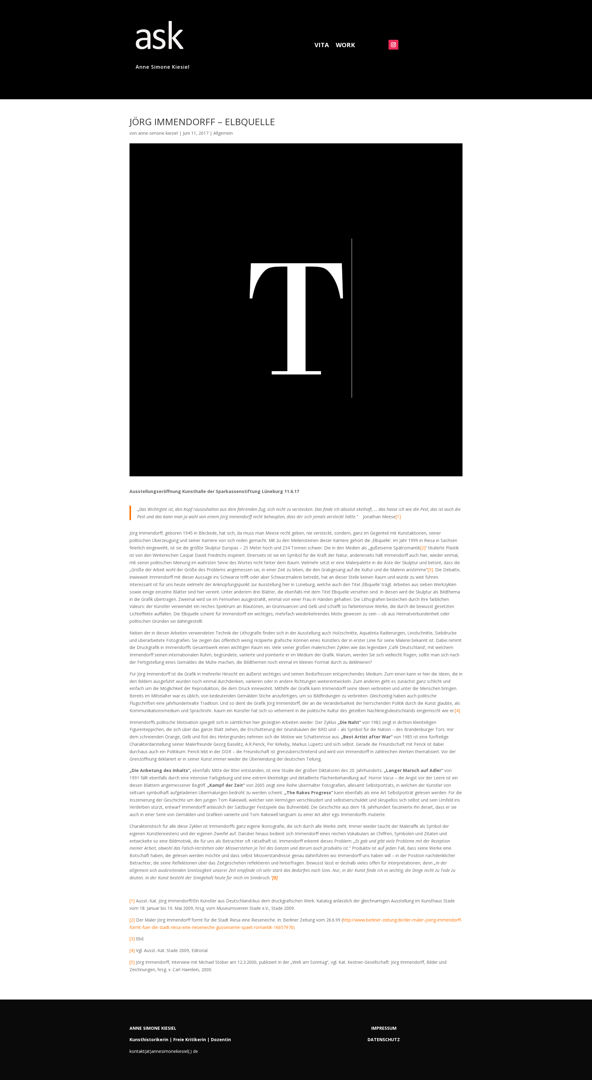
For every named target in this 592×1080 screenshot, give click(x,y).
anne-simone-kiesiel (158, 133)
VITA (321, 46)
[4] (457, 710)
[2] (423, 548)
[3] (430, 570)
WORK (345, 46)
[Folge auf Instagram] (393, 45)
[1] (398, 516)
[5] (132, 962)
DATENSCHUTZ (384, 1039)
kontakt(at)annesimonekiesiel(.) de (164, 1051)
